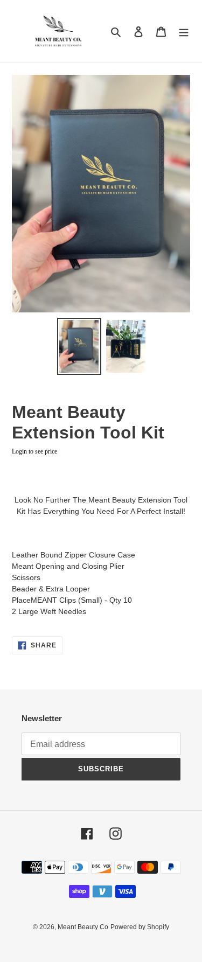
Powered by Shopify (139, 927)
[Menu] (183, 31)
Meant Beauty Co (83, 927)
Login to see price (34, 451)
